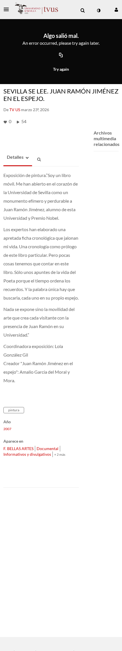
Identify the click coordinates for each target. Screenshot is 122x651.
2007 (7, 429)
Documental (47, 448)
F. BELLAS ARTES (18, 448)
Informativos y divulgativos (27, 454)
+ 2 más (59, 454)
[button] (7, 9)
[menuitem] (83, 10)
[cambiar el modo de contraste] (98, 10)
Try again (61, 69)
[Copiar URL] (61, 55)
